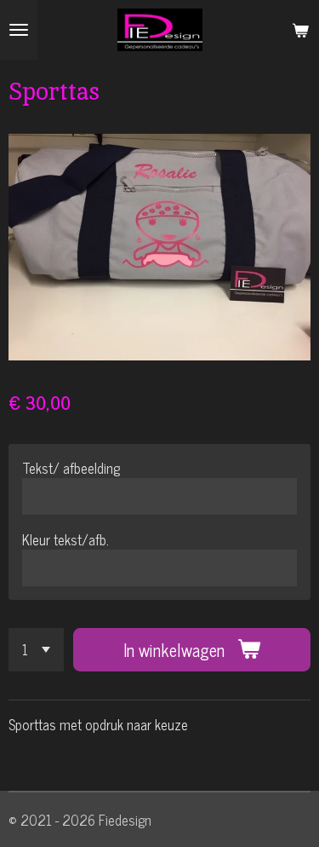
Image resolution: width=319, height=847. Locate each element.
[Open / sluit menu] (18, 30)
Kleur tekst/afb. (65, 539)
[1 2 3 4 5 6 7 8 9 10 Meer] (36, 649)
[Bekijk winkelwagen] (300, 30)
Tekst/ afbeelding (71, 468)
